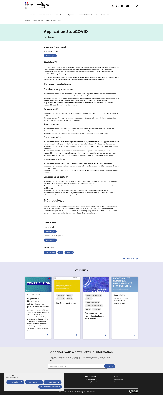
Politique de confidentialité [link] (49, 387)
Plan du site (62, 392)
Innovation (69, 252)
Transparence (118, 382)
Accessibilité (91, 392)
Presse (116, 376)
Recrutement (118, 379)
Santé (60, 252)
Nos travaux (44, 15)
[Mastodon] (122, 6)
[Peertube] (112, 6)
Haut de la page (132, 258)
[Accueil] (29, 6)
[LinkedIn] (117, 6)
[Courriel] (127, 6)
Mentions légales (80, 392)
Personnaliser (14, 382)
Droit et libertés (50, 252)
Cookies (70, 392)
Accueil (27, 21)
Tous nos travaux (37, 21)
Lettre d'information (86, 15)
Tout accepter (51, 382)
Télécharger (50, 56)
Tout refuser (33, 382)
